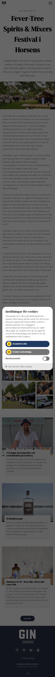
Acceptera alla (20, 343)
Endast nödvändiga (22, 352)
